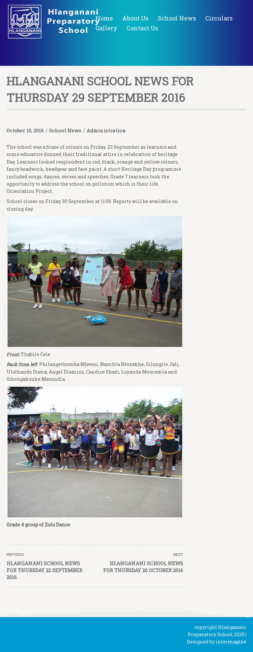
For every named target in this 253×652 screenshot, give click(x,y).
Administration (106, 130)
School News (177, 18)
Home (104, 18)
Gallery (106, 28)
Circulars (219, 18)
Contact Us (142, 28)
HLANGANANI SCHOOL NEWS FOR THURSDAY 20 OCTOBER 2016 (143, 566)
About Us (135, 18)
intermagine (231, 642)
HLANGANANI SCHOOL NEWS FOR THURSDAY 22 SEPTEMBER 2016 (44, 570)
